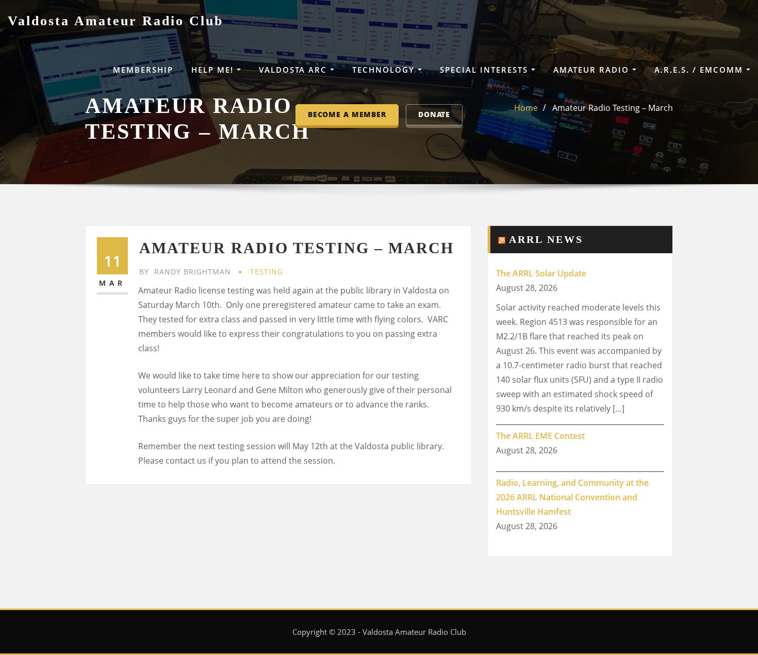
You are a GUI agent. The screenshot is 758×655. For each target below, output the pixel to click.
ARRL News (546, 239)
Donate (434, 114)
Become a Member (347, 114)
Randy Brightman (185, 271)
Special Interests (485, 69)
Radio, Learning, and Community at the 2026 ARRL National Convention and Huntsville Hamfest (572, 497)
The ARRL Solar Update (541, 273)
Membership (143, 69)
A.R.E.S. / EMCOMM (700, 69)
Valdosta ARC (294, 69)
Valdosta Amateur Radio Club (115, 20)
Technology (385, 69)
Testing (266, 271)
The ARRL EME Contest (540, 435)
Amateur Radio (592, 69)
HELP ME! (214, 69)
